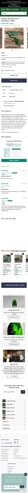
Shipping (3, 62)
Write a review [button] (14, 160)
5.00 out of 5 (18, 144)
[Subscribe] (23, 392)
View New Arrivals (14, 317)
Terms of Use (17, 456)
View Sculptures (14, 344)
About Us (16, 449)
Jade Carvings (5, 449)
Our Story (14, 376)
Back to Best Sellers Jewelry (15, 285)
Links (15, 454)
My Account (11, 466)
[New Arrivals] (14, 302)
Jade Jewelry (4, 454)
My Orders (10, 469)
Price (3, 53)
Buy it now (14, 80)
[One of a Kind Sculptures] (14, 329)
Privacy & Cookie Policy (20, 458)
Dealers (16, 451)
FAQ (9, 473)
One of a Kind (4, 458)
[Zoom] (22, 46)
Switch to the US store (14, 6)
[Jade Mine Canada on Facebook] (17, 442)
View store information (9, 105)
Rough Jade (4, 456)
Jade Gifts (4, 451)
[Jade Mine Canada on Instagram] (15, 442)
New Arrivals (4, 460)
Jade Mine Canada (10, 9)
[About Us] (14, 356)
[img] (4, 170)
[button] (4, 23)
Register (10, 471)
